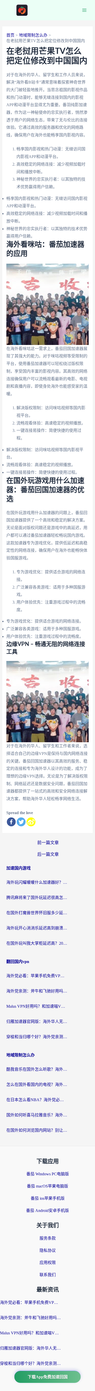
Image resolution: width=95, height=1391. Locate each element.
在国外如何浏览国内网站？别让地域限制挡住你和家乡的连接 (36, 1130)
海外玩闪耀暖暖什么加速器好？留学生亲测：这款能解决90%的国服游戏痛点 (36, 882)
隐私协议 (48, 1250)
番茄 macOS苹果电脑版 (47, 1186)
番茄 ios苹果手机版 (48, 1198)
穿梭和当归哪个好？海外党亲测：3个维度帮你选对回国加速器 (36, 1037)
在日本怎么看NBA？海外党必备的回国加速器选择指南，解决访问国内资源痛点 (36, 1100)
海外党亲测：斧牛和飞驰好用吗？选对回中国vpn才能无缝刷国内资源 (36, 991)
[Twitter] (21, 821)
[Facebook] (11, 821)
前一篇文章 (48, 843)
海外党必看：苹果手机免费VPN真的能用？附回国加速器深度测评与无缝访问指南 (36, 976)
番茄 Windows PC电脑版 (47, 1174)
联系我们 (48, 1275)
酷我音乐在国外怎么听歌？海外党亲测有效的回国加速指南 (36, 1069)
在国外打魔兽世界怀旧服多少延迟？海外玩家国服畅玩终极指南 (36, 913)
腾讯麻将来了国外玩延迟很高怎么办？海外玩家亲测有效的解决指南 (36, 897)
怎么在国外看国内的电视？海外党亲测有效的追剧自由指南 (36, 1084)
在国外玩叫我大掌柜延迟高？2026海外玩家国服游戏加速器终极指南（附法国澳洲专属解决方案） (36, 943)
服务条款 (48, 1238)
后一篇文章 (48, 854)
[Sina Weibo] (31, 821)
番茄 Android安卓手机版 (47, 1210)
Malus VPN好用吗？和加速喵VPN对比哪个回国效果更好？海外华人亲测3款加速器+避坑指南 (36, 1006)
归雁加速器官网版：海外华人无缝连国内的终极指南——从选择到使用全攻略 (36, 1021)
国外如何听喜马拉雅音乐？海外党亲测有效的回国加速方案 (36, 1115)
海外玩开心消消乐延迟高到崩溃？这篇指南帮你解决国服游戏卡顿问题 (36, 928)
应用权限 (48, 1262)
